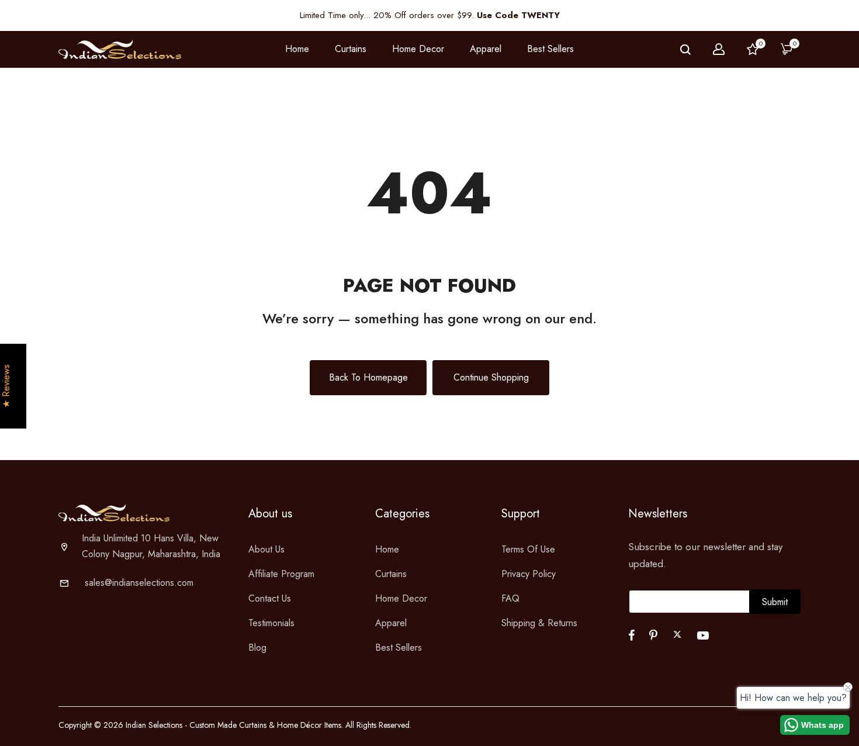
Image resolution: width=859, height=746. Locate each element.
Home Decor (401, 598)
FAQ (510, 598)
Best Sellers (550, 49)
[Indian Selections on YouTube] (703, 635)
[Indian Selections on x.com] (677, 634)
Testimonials (271, 623)
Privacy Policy (528, 574)
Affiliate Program (281, 574)
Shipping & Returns (539, 623)
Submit (775, 602)
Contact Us (269, 598)
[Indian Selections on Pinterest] (653, 635)
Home (297, 49)
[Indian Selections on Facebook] (631, 635)
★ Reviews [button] (6, 386)
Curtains (391, 574)
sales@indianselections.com (139, 582)
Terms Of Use (528, 549)
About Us (266, 549)
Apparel (391, 623)
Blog (257, 647)
